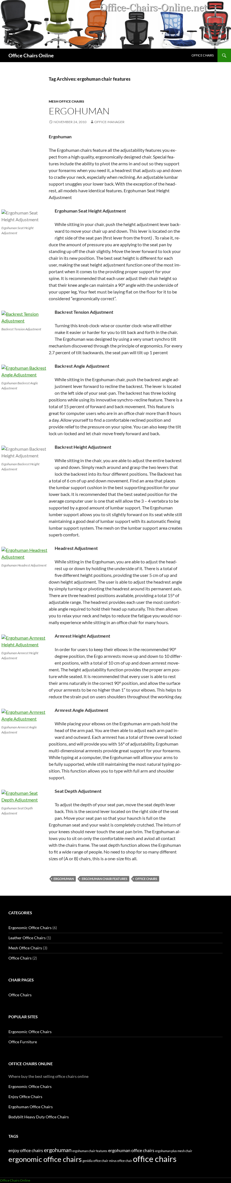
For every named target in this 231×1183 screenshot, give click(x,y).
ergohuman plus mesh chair (173, 1151)
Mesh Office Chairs (66, 101)
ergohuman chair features (104, 879)
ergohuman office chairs (131, 1150)
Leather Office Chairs (27, 937)
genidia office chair (95, 1160)
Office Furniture (22, 1041)
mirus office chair (120, 1160)
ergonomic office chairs (45, 1159)
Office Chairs (203, 55)
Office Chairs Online (31, 55)
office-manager (109, 122)
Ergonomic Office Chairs (30, 927)
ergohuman (64, 879)
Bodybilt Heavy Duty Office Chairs (38, 1116)
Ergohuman (79, 111)
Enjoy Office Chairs (25, 1096)
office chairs (146, 879)
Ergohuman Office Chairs (30, 1106)
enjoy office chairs (25, 1150)
